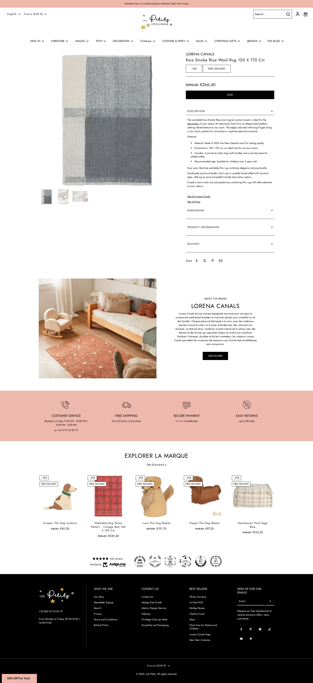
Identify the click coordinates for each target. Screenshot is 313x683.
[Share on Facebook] (197, 261)
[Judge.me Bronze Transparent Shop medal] (185, 561)
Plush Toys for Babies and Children (203, 626)
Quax (192, 619)
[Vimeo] (251, 639)
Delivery (146, 614)
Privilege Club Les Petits (154, 619)
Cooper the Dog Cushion (60, 523)
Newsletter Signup (103, 602)
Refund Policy (101, 625)
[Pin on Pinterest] (213, 261)
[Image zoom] (106, 120)
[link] (165, 465)
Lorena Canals (200, 54)
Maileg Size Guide (152, 602)
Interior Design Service (154, 608)
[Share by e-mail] (221, 261)
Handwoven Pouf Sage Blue (253, 525)
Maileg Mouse (197, 608)
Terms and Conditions (105, 619)
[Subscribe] (270, 601)
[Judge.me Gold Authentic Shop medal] (155, 561)
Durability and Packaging (155, 625)
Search (97, 608)
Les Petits (151, 674)
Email (242, 601)
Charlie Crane (197, 614)
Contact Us (147, 597)
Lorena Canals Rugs (200, 634)
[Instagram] (260, 629)
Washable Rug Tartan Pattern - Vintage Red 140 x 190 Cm (108, 526)
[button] (230, 95)
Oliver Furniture (197, 597)
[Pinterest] (251, 629)
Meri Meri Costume (199, 640)
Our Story (99, 597)
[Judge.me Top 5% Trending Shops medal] (216, 561)
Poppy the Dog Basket (205, 523)
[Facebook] (241, 629)
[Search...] (288, 14)
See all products (155, 464)
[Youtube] (241, 639)
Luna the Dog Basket (156, 523)
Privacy (98, 614)
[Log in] (297, 14)
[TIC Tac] (270, 629)
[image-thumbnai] (46, 196)
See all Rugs (193, 202)
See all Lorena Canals (198, 196)
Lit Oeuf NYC (196, 602)
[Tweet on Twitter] (205, 261)
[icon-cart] (305, 14)
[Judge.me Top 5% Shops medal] (200, 561)
